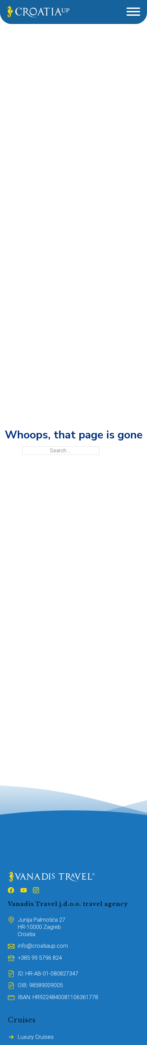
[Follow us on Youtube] (24, 891)
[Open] (133, 12)
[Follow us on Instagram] (36, 891)
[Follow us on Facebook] (11, 891)
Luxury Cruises (36, 1037)
